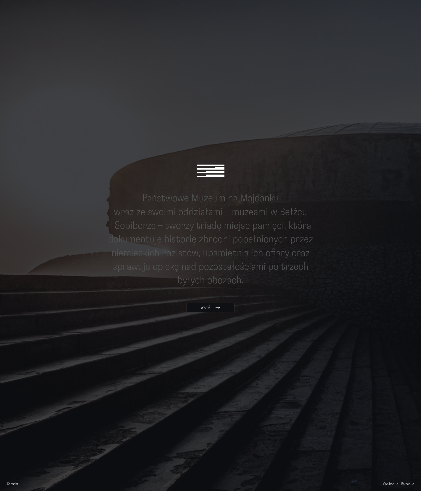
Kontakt (12, 484)
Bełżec (405, 484)
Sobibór (388, 484)
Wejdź (205, 307)
